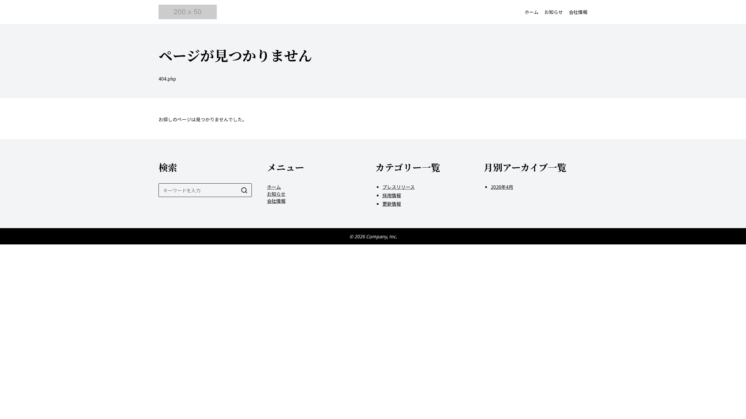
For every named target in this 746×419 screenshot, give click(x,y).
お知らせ (553, 11)
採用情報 (391, 195)
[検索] (244, 190)
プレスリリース (398, 186)
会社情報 (578, 11)
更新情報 (391, 203)
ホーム (532, 11)
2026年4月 (502, 186)
